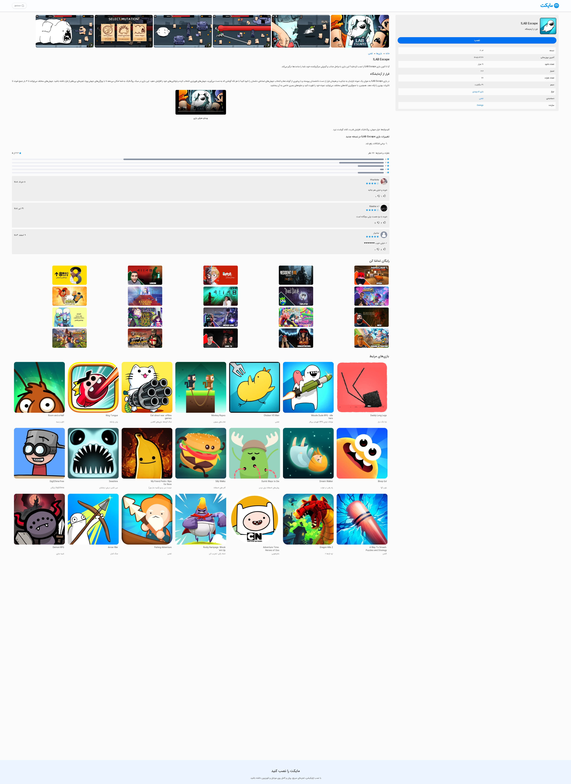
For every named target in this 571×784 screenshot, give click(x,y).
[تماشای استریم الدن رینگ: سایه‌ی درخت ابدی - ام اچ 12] (371, 318)
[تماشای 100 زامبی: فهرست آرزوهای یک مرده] (145, 318)
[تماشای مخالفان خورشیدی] (69, 318)
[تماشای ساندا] (220, 276)
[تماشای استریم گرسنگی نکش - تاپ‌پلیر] (296, 297)
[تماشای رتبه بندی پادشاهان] (145, 297)
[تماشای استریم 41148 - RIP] (220, 297)
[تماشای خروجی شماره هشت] (69, 276)
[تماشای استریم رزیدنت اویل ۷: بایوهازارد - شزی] (296, 276)
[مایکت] (550, 8)
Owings (480, 105)
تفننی (481, 98)
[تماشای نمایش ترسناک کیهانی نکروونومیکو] (296, 318)
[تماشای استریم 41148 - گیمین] (145, 276)
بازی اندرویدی (477, 91)
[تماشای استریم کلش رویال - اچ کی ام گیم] (371, 297)
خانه (387, 53)
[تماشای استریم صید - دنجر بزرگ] (296, 338)
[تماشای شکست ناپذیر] (69, 297)
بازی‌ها (379, 53)
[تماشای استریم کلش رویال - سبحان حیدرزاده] (371, 338)
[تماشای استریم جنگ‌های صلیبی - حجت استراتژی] (145, 338)
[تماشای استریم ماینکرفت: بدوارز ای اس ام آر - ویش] (371, 276)
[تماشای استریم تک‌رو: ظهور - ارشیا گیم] (220, 318)
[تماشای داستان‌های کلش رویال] (69, 338)
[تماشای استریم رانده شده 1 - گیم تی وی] (220, 338)
